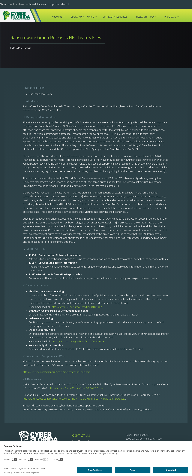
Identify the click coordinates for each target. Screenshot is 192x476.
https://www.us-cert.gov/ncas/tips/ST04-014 (77, 307)
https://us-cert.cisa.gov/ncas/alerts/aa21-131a (78, 341)
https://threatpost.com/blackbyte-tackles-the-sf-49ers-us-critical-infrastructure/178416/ (74, 398)
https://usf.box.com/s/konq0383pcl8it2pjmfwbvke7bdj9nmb (56, 372)
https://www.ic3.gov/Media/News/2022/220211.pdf (77, 388)
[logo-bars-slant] (20, 9)
